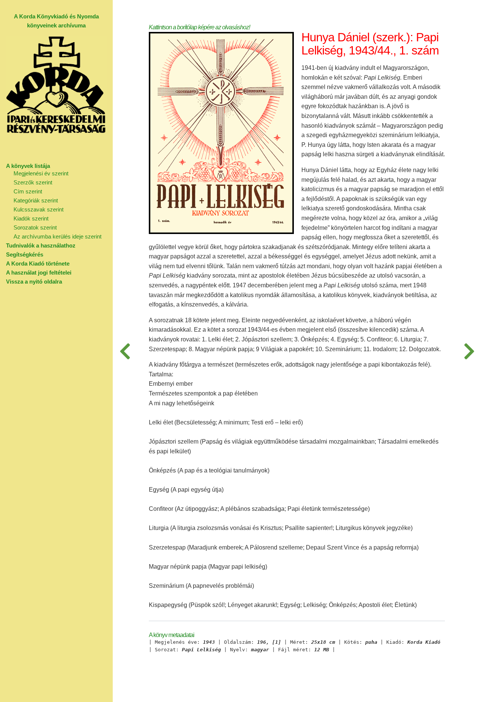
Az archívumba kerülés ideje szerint (57, 236)
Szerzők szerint (33, 182)
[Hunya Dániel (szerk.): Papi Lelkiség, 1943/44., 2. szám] (469, 351)
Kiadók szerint (31, 218)
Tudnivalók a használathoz (41, 245)
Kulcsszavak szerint (39, 209)
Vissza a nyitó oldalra (34, 281)
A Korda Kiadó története (38, 263)
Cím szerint (28, 191)
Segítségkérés (24, 254)
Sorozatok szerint (35, 227)
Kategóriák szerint (36, 200)
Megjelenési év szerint (41, 173)
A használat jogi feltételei (38, 272)
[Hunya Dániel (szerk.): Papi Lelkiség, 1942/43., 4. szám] (125, 351)
